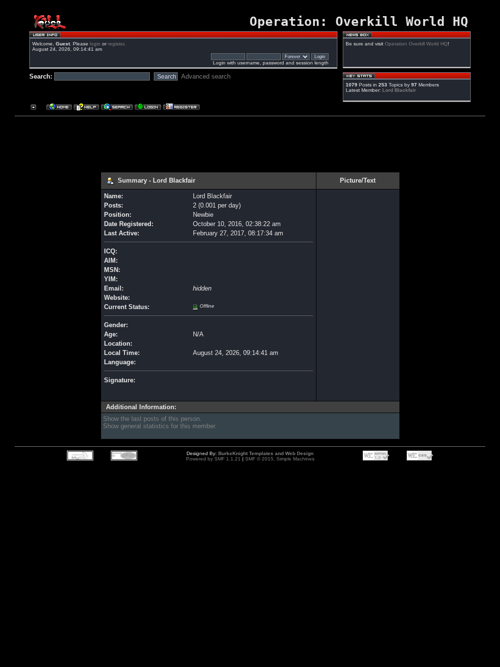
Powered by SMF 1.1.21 (213, 458)
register (116, 43)
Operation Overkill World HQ (416, 43)
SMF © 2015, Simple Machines (279, 458)
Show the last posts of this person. (152, 418)
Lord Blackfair (399, 90)
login (95, 43)
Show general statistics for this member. (160, 426)
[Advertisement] (246, 141)
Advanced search (205, 76)
